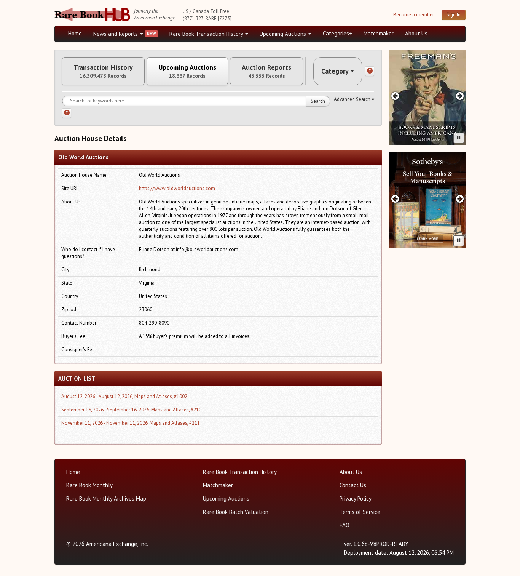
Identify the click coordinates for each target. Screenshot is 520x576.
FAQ (344, 525)
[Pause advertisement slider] (458, 138)
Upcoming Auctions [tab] (187, 71)
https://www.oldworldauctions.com (177, 188)
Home (75, 33)
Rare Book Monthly (89, 485)
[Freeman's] (427, 97)
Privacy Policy (356, 498)
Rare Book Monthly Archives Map (106, 498)
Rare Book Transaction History (206, 33)
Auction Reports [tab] (266, 71)
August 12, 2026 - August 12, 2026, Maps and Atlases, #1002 (124, 396)
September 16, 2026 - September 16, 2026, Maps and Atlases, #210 (131, 409)
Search (318, 101)
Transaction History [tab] (103, 71)
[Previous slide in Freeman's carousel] (394, 95)
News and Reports (116, 33)
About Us (416, 33)
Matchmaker (379, 33)
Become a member (413, 14)
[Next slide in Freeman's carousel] (460, 95)
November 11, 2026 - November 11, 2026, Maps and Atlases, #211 (130, 423)
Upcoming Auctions (284, 33)
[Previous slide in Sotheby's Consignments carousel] (394, 198)
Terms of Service (360, 511)
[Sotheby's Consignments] (427, 200)
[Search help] (66, 113)
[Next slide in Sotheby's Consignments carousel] (460, 198)
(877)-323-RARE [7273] (207, 18)
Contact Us (353, 485)
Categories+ (337, 33)
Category (335, 71)
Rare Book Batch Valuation (235, 511)
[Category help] (369, 71)
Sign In (454, 14)
